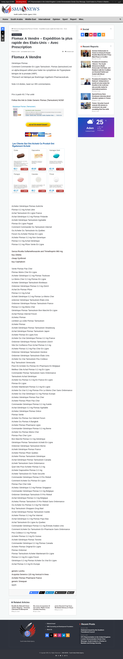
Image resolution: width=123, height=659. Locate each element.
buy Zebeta (16, 255)
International (44, 19)
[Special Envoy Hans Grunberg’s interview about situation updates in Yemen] (86, 96)
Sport (65, 19)
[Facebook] (3, 29)
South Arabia (17, 19)
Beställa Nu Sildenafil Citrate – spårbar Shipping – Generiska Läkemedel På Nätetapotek (21, 607)
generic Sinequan (19, 581)
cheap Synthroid (19, 258)
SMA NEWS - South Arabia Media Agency (73, 652)
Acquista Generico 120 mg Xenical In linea (30, 574)
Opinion (56, 19)
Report (73, 19)
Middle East (30, 19)
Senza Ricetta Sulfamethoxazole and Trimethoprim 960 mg (37, 251)
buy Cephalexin (18, 262)
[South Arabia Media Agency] (20, 10)
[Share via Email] (3, 36)
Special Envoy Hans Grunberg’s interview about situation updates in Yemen (101, 96)
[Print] (3, 40)
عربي (119, 1)
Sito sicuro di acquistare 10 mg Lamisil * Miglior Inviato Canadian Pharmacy (41, 607)
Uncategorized (22, 29)
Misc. (81, 19)
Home (5, 19)
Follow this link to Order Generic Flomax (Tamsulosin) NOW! (38, 100)
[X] (3, 32)
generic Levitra (18, 571)
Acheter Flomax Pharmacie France (27, 578)
